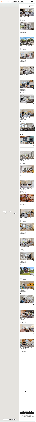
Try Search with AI (27, 413)
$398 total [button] (24, 250)
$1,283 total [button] (24, 279)
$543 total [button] (24, 221)
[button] (29, 391)
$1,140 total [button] (24, 322)
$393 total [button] (24, 20)
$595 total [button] (24, 163)
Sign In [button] (32, 1)
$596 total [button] (24, 293)
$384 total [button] (24, 49)
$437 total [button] (24, 63)
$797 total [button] (24, 351)
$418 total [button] (24, 121)
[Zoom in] (4, 419)
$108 (14, 213)
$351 (4, 211)
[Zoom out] (6, 419)
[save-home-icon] (33, 16)
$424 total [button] (24, 264)
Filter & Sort (31, 6)
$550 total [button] (24, 92)
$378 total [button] (24, 107)
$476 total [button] (24, 78)
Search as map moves (12, 419)
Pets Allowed (22, 6)
